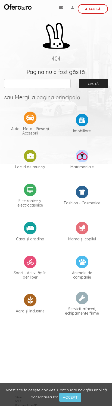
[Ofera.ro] (18, 7)
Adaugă (93, 9)
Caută (93, 84)
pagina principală (58, 97)
